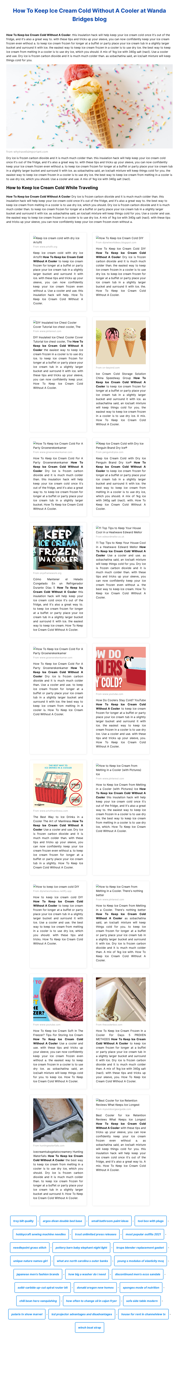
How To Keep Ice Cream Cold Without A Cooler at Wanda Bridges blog (89, 14)
